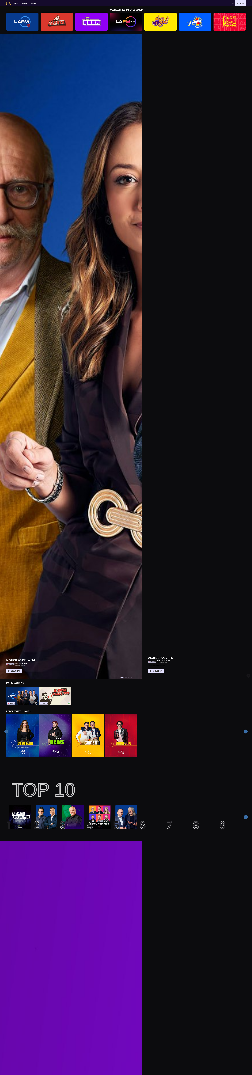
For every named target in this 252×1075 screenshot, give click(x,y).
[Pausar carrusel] (248, 676)
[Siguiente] (246, 817)
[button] (233, 3)
